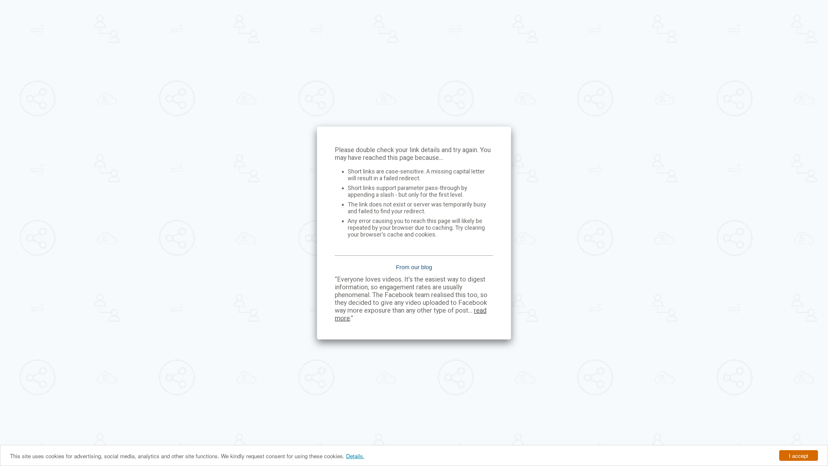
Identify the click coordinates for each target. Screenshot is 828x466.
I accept (798, 455)
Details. (355, 456)
